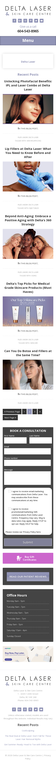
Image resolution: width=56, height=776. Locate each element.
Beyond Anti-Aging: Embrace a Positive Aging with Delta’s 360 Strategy (28, 220)
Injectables (34, 208)
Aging (34, 275)
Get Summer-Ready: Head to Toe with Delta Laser (28, 744)
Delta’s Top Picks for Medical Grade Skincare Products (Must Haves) (28, 287)
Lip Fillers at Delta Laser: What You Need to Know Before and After (28, 153)
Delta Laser (33, 137)
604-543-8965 (28, 28)
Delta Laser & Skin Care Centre (27, 755)
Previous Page (13, 411)
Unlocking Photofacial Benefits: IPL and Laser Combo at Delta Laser (28, 85)
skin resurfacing (34, 141)
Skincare (34, 343)
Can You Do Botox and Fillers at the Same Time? (28, 353)
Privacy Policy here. (32, 531)
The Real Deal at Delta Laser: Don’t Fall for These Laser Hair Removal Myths (28, 737)
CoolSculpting (28, 730)
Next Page (9, 417)
